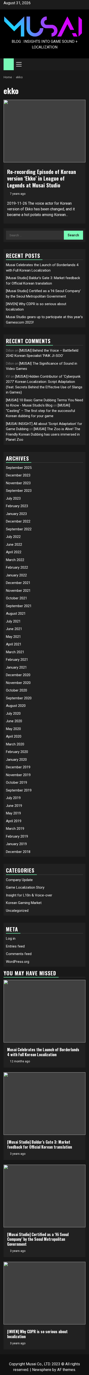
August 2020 (16, 706)
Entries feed (15, 946)
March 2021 (15, 652)
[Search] (82, 64)
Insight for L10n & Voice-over (29, 895)
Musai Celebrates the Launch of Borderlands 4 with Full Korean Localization (43, 1052)
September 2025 (19, 468)
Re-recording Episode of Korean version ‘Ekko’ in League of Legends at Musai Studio (41, 178)
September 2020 (19, 698)
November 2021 (18, 590)
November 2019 (18, 775)
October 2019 (16, 782)
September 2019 (19, 790)
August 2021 (16, 613)
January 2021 (16, 667)
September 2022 (19, 529)
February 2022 (17, 567)
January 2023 (16, 514)
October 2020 (16, 690)
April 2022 (13, 552)
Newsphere (41, 1369)
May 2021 (13, 637)
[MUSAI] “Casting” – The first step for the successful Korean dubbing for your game (40, 410)
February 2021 (17, 659)
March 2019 (15, 828)
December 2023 (18, 475)
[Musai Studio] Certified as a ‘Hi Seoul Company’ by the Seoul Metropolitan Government (38, 1239)
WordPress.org (17, 962)
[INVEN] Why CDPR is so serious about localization (37, 1334)
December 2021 (18, 583)
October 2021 (16, 598)
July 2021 (13, 621)
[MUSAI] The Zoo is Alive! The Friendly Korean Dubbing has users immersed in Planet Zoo (43, 434)
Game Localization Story (25, 887)
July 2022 (13, 537)
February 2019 (17, 836)
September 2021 (19, 606)
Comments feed (19, 954)
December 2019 (18, 767)
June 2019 (14, 806)
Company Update (19, 880)
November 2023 (18, 483)
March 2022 (15, 560)
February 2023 (17, 506)
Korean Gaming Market (24, 903)
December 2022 (18, 521)
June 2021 (14, 629)
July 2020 (13, 713)
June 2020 (14, 721)
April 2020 (13, 736)
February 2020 (17, 752)
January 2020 (16, 759)
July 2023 (13, 498)
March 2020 (15, 744)
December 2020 (18, 675)
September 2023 (19, 491)
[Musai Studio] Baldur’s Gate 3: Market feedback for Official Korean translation (39, 1144)
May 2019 (13, 813)
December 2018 (18, 852)
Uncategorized (17, 910)
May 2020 (13, 729)
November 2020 (18, 683)
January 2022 (16, 575)
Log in (10, 938)
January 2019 (16, 844)
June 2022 (14, 544)
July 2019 (13, 798)
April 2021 (13, 644)
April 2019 (13, 821)
